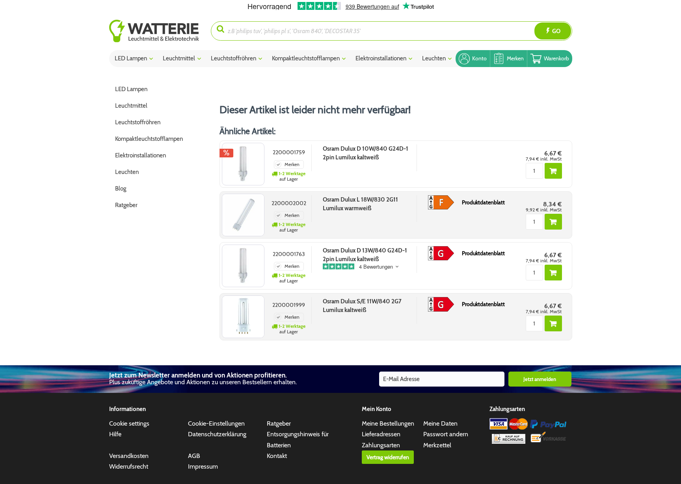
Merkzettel (437, 445)
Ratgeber (279, 423)
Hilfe (115, 434)
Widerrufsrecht (128, 466)
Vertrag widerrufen (388, 457)
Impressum (203, 466)
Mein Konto (376, 409)
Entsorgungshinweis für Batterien (298, 439)
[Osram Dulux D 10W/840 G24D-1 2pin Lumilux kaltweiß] (243, 164)
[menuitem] (160, 31)
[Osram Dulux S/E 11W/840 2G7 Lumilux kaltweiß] (243, 316)
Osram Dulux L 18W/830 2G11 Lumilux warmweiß (360, 204)
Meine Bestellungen (388, 423)
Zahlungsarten (381, 445)
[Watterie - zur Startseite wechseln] (154, 31)
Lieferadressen (381, 434)
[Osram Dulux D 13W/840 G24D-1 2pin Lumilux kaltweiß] (243, 266)
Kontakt (277, 456)
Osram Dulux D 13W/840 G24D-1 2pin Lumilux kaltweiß (365, 255)
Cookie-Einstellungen (216, 423)
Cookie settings (129, 423)
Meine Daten (440, 423)
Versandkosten (129, 456)
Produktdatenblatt (483, 202)
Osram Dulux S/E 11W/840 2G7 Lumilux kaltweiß (362, 306)
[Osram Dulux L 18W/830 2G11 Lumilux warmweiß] (243, 215)
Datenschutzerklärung (217, 434)
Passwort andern (445, 434)
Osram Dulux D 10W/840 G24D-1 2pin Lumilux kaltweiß (365, 153)
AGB (194, 456)
